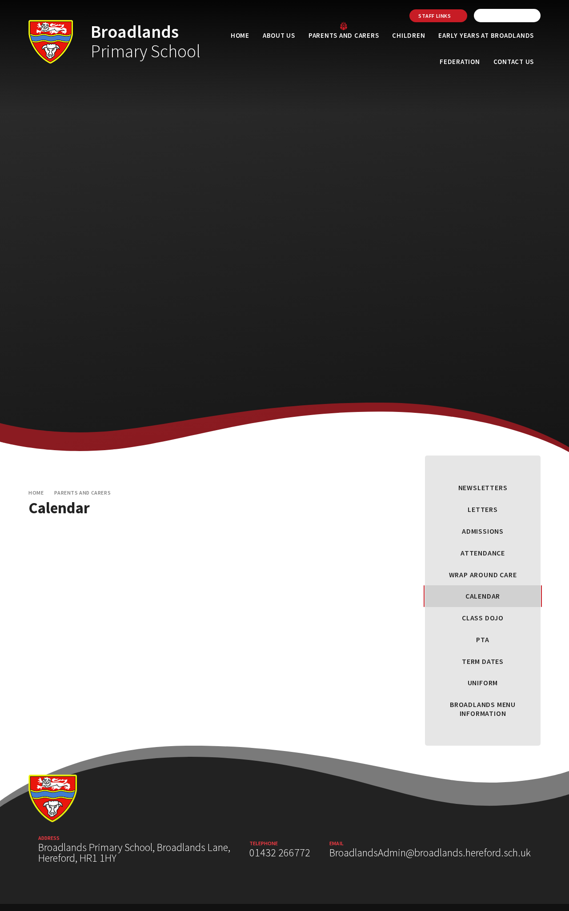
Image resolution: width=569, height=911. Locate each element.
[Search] (532, 15)
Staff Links (434, 15)
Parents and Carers (82, 492)
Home (36, 492)
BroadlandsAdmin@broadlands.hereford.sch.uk (430, 852)
